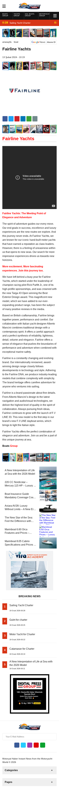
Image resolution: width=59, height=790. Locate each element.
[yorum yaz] (35, 119)
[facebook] (5, 119)
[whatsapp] (42, 745)
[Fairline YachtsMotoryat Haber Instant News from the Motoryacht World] (29, 5)
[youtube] (36, 745)
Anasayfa (6, 42)
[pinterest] (23, 119)
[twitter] (11, 119)
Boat (16, 42)
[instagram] (29, 745)
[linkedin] (17, 119)
